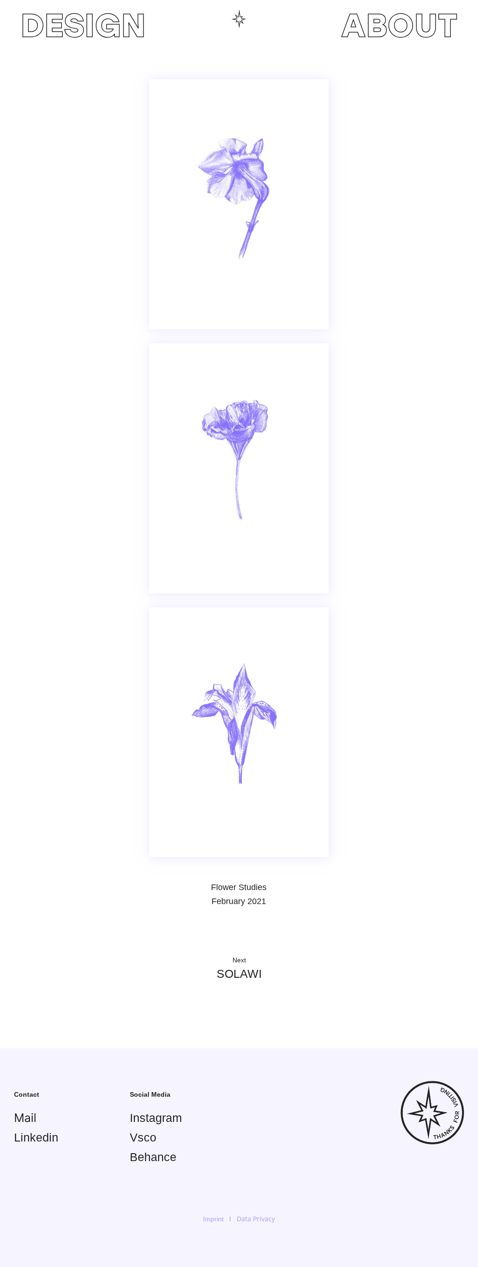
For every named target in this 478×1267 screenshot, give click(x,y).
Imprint (213, 1219)
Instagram (156, 1117)
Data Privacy (256, 1218)
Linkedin (36, 1137)
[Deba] (239, 19)
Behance (153, 1156)
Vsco (143, 1137)
